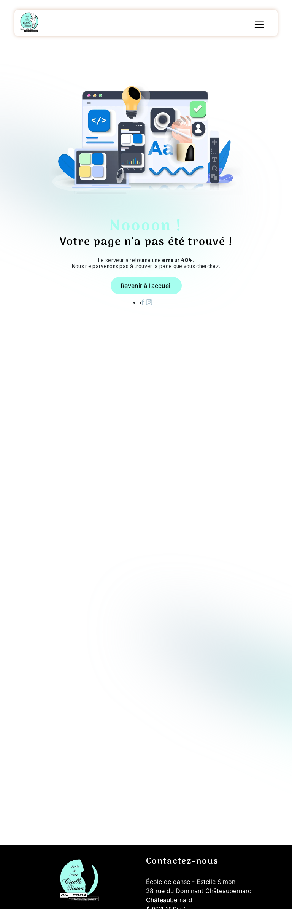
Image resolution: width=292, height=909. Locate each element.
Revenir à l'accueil (146, 285)
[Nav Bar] (259, 24)
